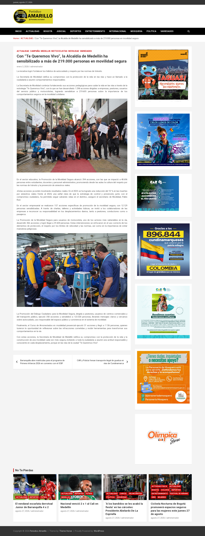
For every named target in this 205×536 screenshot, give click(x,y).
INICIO (18, 31)
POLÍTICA (151, 31)
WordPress (99, 531)
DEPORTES (75, 31)
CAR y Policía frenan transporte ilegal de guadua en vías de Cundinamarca (100, 362)
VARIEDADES (167, 31)
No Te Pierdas (24, 470)
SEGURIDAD (121, 497)
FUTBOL (44, 497)
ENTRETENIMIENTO (95, 31)
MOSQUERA (136, 31)
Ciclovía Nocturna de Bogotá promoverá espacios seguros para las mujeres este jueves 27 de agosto (170, 509)
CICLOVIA (165, 490)
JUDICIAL (61, 31)
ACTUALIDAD (32, 31)
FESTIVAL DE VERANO (179, 494)
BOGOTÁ (48, 31)
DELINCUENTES (135, 494)
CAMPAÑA (35, 51)
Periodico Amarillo (38, 531)
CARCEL (123, 494)
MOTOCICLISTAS (59, 51)
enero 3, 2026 (23, 66)
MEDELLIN (45, 51)
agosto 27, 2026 (22, 511)
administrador (36, 66)
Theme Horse (65, 531)
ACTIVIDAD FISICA (159, 486)
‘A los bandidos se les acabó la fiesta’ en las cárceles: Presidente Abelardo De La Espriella (124, 509)
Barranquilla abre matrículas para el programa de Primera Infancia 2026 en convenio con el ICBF (42, 362)
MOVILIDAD (73, 51)
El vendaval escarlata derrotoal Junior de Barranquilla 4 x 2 (34, 505)
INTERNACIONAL (117, 31)
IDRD (153, 497)
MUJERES (162, 497)
